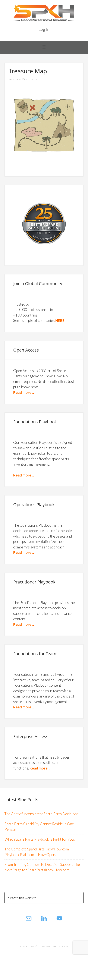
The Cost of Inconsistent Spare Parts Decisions (41, 814)
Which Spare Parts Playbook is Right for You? (39, 839)
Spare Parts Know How (44, 12)
